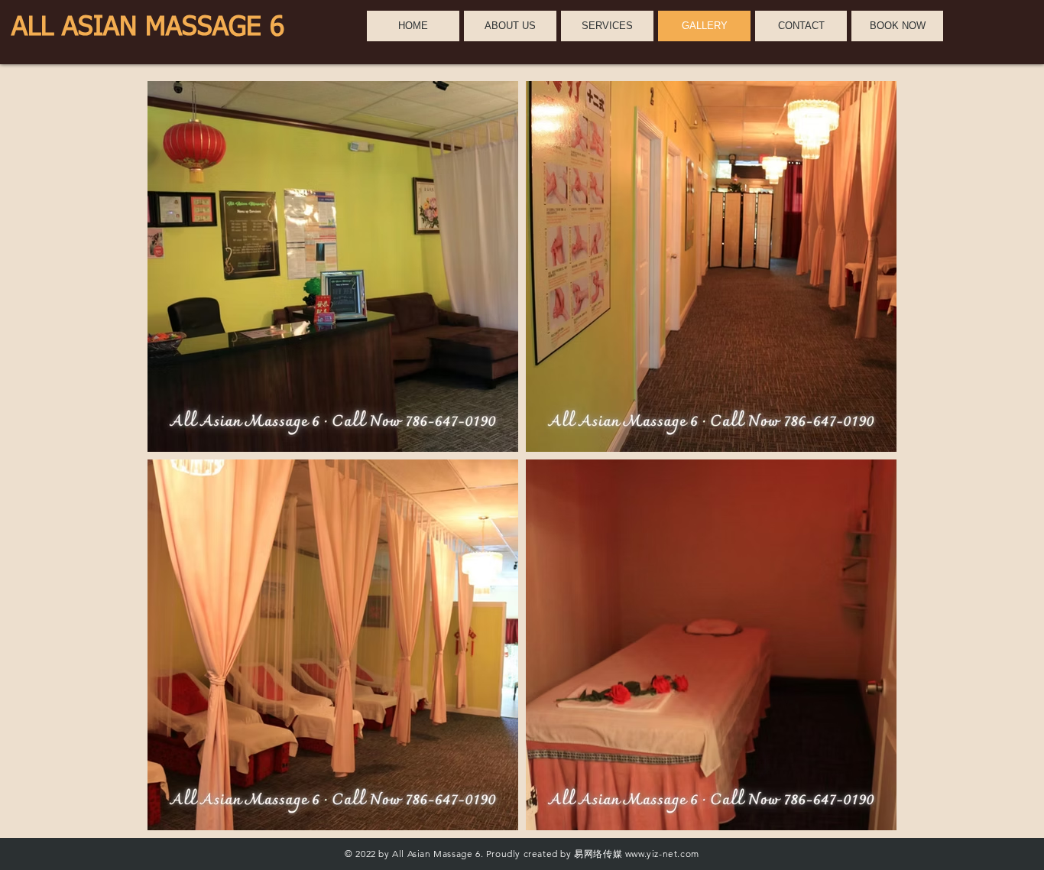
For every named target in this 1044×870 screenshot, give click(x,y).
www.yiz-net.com (662, 853)
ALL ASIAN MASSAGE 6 (147, 28)
